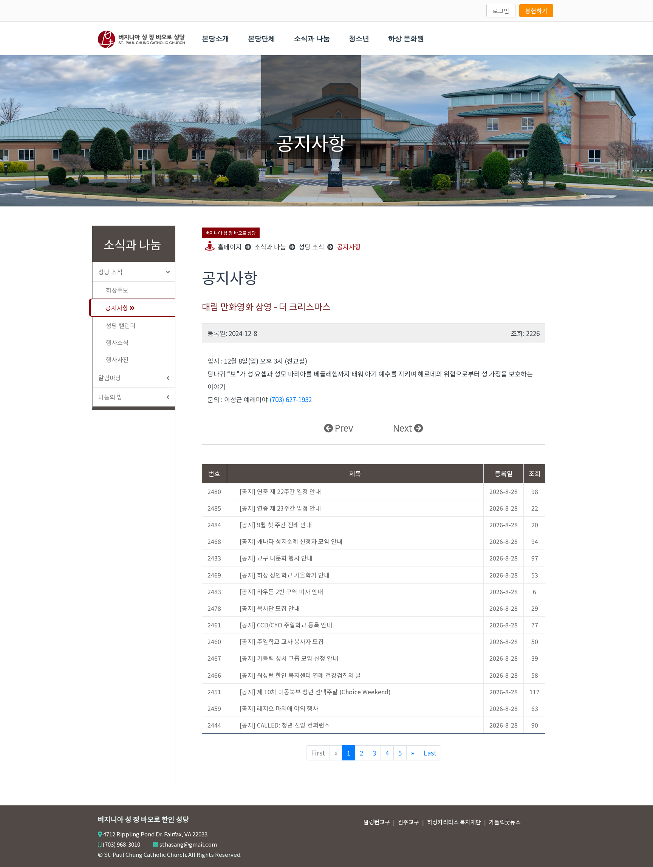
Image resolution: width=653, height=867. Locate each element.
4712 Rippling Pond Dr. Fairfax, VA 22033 (155, 834)
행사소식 (117, 342)
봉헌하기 (536, 10)
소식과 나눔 (312, 38)
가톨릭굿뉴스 (505, 822)
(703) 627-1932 (290, 399)
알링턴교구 (377, 822)
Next (403, 427)
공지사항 (117, 307)
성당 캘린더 (121, 325)
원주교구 (408, 822)
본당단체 (261, 38)
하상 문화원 (406, 38)
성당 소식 (110, 271)
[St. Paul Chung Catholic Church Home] (141, 38)
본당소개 (215, 38)
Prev (343, 427)
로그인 (500, 10)
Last (430, 752)
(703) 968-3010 (121, 844)
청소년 (359, 38)
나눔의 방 (110, 396)
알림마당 (109, 377)
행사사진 (117, 359)
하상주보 (117, 289)
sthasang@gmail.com (188, 844)
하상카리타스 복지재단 (454, 822)
